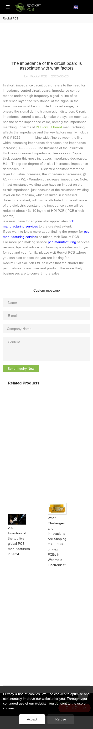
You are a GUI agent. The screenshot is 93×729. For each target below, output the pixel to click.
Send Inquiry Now (21, 368)
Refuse (60, 719)
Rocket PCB (11, 18)
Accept (32, 719)
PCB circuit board (49, 127)
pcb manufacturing (62, 242)
